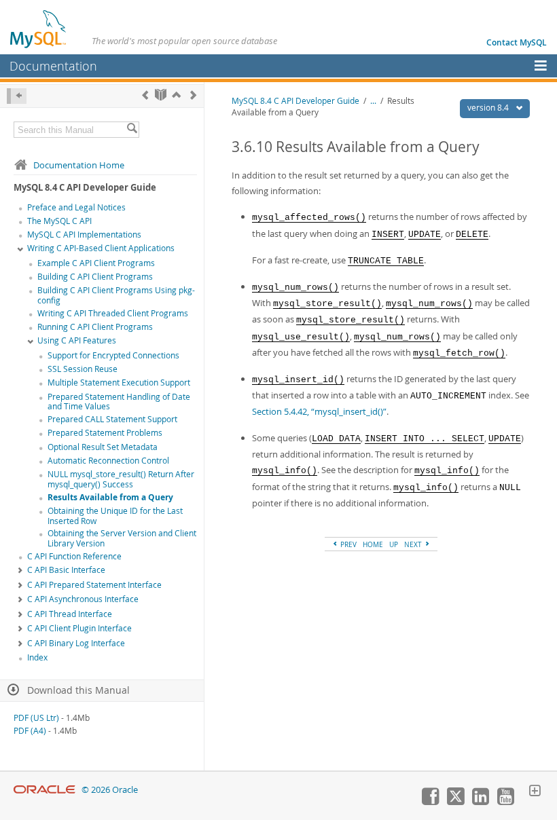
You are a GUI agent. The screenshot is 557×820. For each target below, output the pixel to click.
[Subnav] (20, 249)
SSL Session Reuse (83, 369)
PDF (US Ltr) (36, 718)
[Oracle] (44, 790)
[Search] (132, 129)
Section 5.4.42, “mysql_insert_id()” (319, 411)
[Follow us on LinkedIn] (480, 802)
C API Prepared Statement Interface (94, 585)
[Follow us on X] (455, 802)
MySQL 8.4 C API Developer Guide (295, 101)
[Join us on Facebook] (430, 802)
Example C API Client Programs (96, 263)
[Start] (160, 94)
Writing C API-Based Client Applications (101, 248)
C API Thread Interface (69, 614)
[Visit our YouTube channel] (505, 802)
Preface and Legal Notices (76, 207)
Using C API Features (76, 340)
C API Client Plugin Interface (79, 628)
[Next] (193, 94)
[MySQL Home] (38, 28)
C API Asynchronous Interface (83, 599)
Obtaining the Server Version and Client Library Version (122, 538)
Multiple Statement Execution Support (119, 382)
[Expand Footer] (534, 792)
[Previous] (145, 94)
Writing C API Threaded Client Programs (112, 313)
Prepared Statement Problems (105, 433)
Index (37, 657)
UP (393, 544)
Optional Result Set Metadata (103, 447)
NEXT (414, 544)
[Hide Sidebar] (16, 96)
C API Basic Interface (66, 570)
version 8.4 (489, 107)
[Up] (176, 94)
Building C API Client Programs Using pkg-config (116, 295)
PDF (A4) (30, 731)
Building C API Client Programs (95, 276)
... (373, 101)
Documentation (53, 66)
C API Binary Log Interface (76, 643)
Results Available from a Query (110, 497)
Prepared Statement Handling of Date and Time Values (119, 402)
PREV (347, 544)
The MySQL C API (59, 221)
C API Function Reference (74, 556)
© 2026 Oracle (110, 790)
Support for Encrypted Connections (113, 355)
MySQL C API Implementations (84, 234)
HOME (373, 544)
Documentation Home (78, 165)
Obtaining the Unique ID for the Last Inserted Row (115, 516)
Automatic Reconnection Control (108, 460)
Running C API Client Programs (95, 327)
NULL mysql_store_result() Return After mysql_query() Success (121, 479)
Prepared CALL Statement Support (112, 419)
